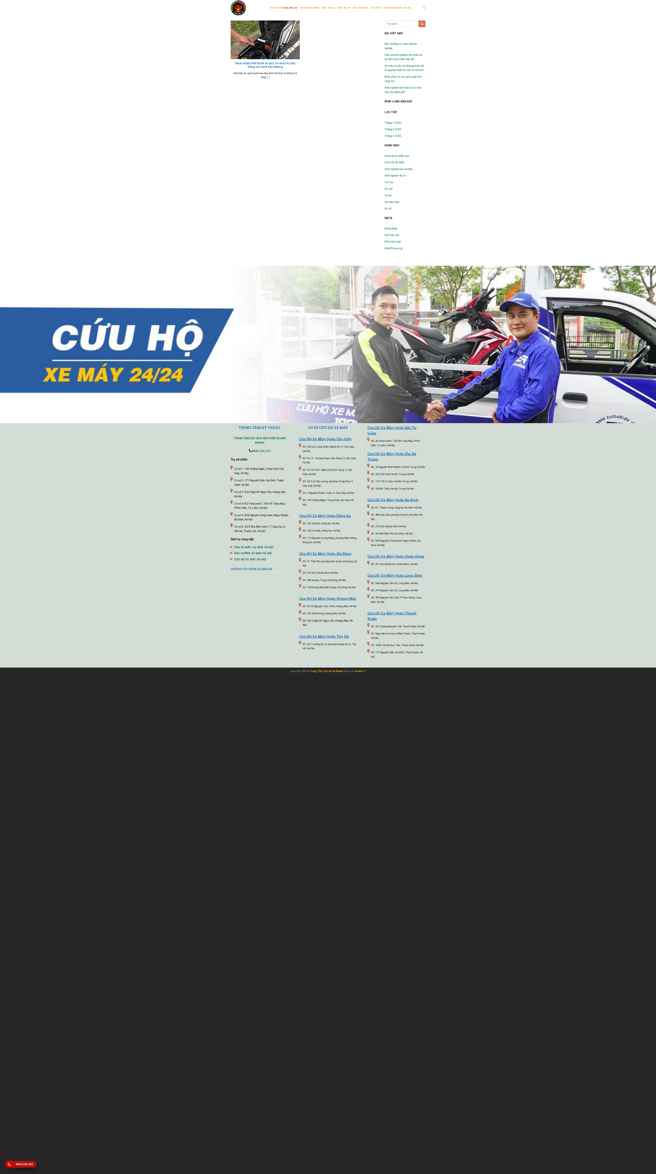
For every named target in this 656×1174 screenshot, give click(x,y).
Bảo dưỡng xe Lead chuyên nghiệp (401, 46)
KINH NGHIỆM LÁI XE (397, 7)
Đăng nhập (391, 228)
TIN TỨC (375, 7)
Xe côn (389, 188)
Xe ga (388, 195)
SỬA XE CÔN (360, 7)
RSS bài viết (392, 235)
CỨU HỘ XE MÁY (309, 7)
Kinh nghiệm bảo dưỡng (399, 169)
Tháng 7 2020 (393, 122)
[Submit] (422, 23)
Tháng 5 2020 (393, 136)
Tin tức (389, 182)
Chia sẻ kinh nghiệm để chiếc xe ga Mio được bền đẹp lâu (403, 57)
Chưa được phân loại (397, 156)
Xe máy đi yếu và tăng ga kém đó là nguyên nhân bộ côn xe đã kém (404, 68)
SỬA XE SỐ (344, 7)
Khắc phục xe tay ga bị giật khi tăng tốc (403, 79)
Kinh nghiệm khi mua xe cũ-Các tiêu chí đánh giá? (403, 90)
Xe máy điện (392, 202)
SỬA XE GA (328, 7)
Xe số (388, 208)
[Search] (424, 7)
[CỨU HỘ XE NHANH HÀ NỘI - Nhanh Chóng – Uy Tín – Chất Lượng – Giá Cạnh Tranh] (248, 7)
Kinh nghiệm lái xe (395, 175)
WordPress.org (394, 248)
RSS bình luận (393, 241)
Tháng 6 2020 (393, 129)
